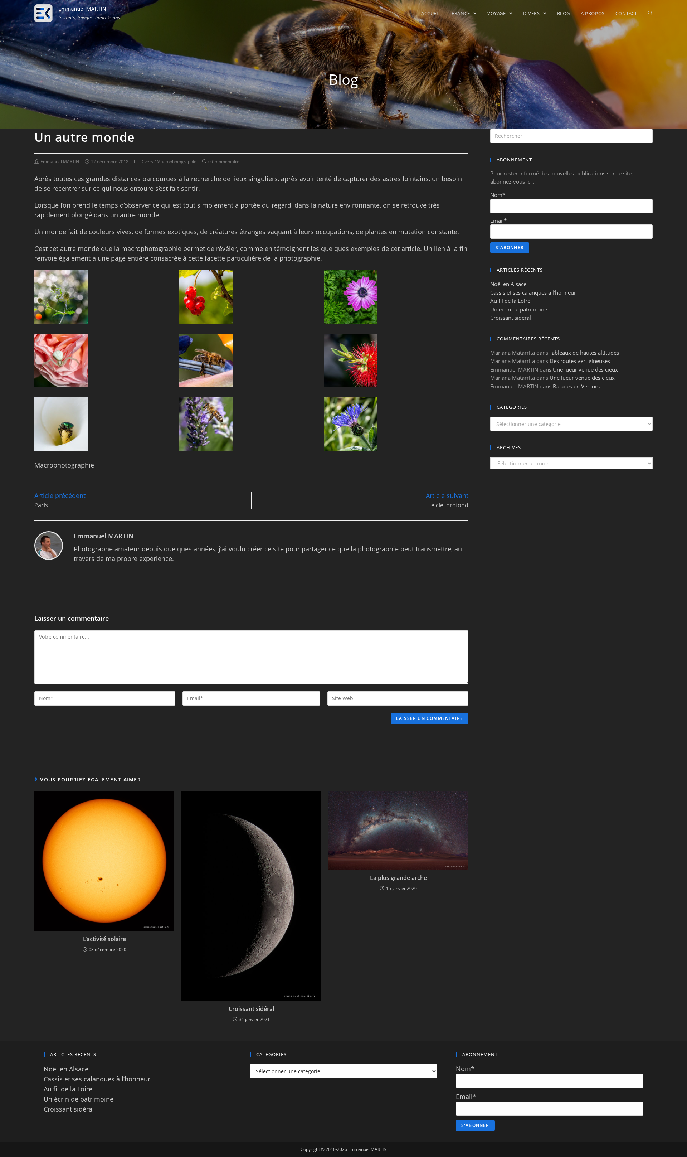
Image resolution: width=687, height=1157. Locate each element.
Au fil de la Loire (510, 300)
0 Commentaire (223, 162)
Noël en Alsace (508, 283)
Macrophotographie (176, 162)
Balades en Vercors (576, 386)
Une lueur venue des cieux (585, 369)
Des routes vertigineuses (580, 360)
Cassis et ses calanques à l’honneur (533, 292)
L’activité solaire (104, 939)
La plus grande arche (398, 878)
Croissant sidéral (251, 1009)
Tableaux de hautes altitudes (584, 352)
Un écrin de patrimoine (518, 309)
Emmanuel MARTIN (59, 162)
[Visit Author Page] (48, 545)
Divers (146, 162)
